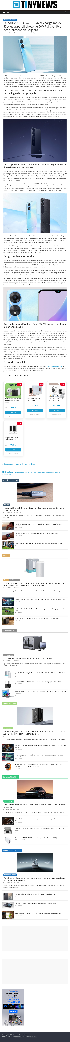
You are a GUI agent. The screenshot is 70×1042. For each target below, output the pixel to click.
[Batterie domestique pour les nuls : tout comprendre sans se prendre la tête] (8, 617)
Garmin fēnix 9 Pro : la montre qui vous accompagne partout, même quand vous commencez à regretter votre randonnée (38, 765)
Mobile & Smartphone (10, 19)
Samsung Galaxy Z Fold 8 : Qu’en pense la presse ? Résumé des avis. (35, 894)
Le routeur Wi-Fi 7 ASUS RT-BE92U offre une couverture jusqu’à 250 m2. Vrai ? (38, 682)
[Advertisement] (35, 938)
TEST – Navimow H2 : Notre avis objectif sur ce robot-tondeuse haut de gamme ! (39, 543)
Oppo (34, 33)
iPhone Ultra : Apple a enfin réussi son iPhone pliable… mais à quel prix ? (36, 903)
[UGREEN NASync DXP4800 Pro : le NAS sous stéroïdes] (35, 635)
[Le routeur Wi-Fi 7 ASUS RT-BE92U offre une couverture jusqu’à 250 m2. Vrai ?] (8, 681)
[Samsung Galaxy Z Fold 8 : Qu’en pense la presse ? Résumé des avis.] (8, 893)
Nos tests (6, 504)
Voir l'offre (13, 412)
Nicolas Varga (18, 512)
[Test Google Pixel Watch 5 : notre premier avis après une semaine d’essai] (8, 533)
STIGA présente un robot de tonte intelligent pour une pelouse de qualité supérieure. (31, 473)
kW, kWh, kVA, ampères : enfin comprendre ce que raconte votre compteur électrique (40, 599)
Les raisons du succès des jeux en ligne (18, 464)
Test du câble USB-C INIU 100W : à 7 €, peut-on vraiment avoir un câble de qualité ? (34, 509)
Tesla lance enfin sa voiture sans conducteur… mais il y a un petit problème (34, 805)
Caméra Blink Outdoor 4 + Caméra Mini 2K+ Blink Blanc (13, 400)
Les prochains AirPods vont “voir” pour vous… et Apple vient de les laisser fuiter (38, 913)
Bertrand (16, 588)
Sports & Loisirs (8, 728)
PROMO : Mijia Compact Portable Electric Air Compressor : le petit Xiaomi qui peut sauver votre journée (34, 732)
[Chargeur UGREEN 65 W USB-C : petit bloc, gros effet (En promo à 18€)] (8, 837)
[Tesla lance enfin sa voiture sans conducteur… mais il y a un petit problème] (35, 781)
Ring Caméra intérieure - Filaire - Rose (34, 399)
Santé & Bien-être (8, 801)
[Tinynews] (4, 12)
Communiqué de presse (20, 33)
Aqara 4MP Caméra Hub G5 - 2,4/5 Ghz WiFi (56, 399)
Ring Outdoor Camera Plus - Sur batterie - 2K (13, 438)
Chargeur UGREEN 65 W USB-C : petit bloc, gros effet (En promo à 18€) (36, 838)
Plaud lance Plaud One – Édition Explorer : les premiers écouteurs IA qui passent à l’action (34, 879)
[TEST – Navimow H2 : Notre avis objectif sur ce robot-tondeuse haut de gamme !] (8, 542)
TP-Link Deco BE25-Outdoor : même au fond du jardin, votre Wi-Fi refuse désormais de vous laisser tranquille (34, 584)
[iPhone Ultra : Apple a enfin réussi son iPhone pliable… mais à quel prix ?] (8, 903)
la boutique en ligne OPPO (53, 366)
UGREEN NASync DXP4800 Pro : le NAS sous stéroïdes (28, 658)
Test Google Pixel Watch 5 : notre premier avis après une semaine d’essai (36, 533)
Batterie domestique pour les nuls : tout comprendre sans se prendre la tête (37, 618)
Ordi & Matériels (14, 580)
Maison (6, 580)
